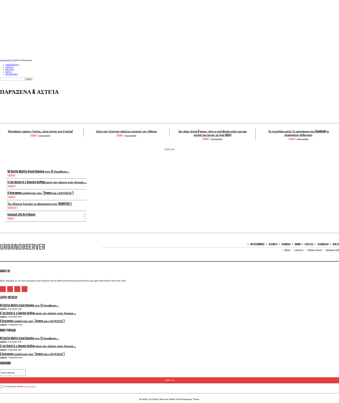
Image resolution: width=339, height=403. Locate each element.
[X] (17, 289)
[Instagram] (10, 289)
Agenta (30, 102)
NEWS (8, 72)
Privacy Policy (30, 386)
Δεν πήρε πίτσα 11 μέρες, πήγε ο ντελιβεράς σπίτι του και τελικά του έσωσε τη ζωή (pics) (212, 132)
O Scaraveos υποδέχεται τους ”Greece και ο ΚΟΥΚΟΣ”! (40, 193)
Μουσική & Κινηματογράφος (31, 112)
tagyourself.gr (44, 136)
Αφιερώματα (31, 109)
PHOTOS (9, 69)
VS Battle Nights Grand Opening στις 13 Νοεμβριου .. (38, 171)
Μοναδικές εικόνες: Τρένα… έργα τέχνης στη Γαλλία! (40, 131)
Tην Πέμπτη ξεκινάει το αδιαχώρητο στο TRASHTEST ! (39, 203)
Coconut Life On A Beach (21, 214)
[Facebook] (3, 289)
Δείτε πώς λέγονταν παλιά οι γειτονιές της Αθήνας (126, 131)
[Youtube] (24, 289)
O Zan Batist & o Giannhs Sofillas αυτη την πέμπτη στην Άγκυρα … (47, 182)
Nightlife (30, 106)
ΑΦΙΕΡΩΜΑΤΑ (12, 65)
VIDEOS (9, 67)
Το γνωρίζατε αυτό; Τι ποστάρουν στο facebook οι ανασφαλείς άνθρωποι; (298, 132)
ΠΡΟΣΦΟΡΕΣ (11, 74)
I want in (169, 380)
